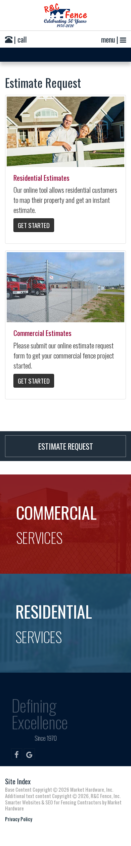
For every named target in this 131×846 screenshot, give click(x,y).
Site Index (18, 781)
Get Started (34, 225)
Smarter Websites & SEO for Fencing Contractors (53, 802)
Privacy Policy (18, 819)
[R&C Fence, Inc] (65, 15)
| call (19, 39)
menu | (110, 39)
